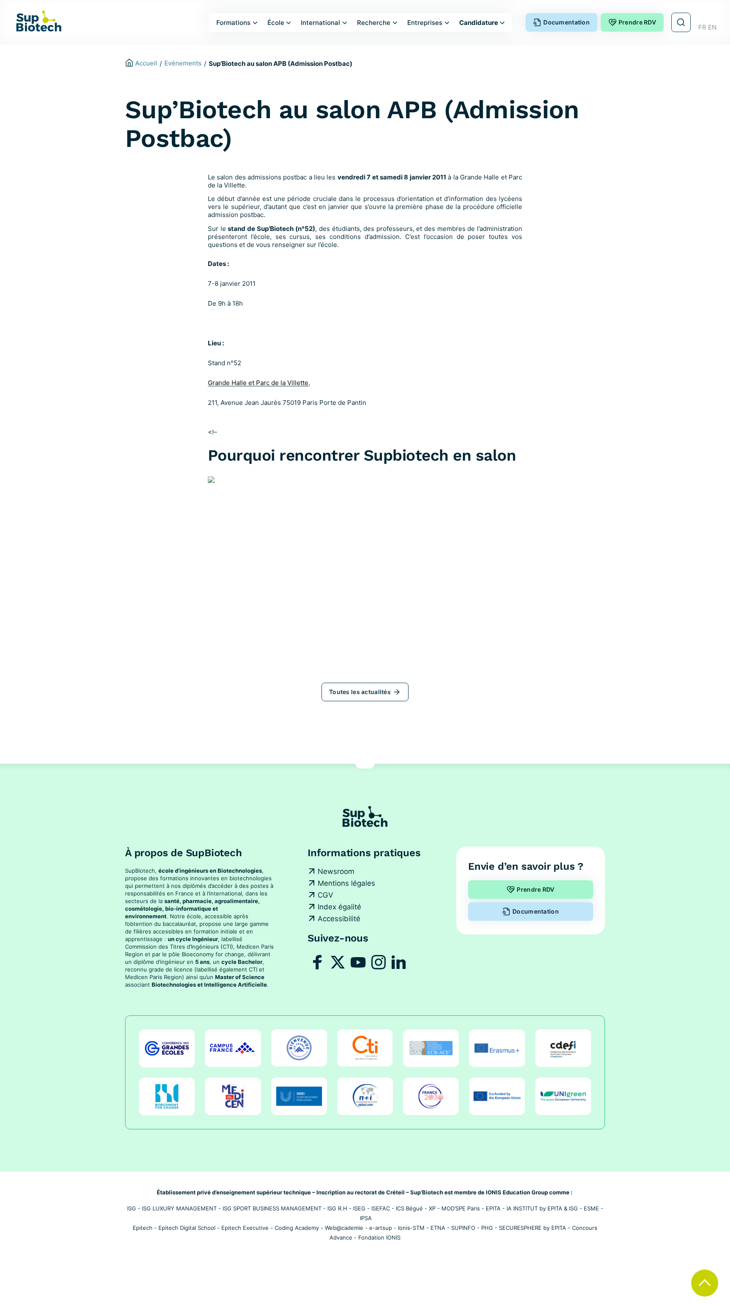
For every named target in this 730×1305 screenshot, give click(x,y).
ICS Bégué (409, 1208)
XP (432, 1208)
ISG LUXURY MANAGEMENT (179, 1208)
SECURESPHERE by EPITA (532, 1227)
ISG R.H (337, 1208)
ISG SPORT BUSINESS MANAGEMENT (272, 1208)
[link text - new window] (318, 962)
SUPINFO (463, 1227)
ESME (591, 1208)
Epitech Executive (245, 1227)
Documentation (566, 22)
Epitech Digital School (186, 1227)
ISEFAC (380, 1208)
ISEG (359, 1208)
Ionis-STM (411, 1227)
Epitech (143, 1227)
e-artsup (380, 1227)
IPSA (366, 1218)
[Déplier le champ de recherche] (681, 22)
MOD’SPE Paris (460, 1208)
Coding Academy (297, 1227)
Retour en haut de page (704, 1283)
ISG (131, 1208)
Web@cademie (344, 1227)
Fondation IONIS (379, 1237)
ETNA (437, 1227)
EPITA (493, 1208)
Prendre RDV (637, 22)
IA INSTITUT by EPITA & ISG (542, 1208)
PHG (487, 1227)
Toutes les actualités (360, 691)
